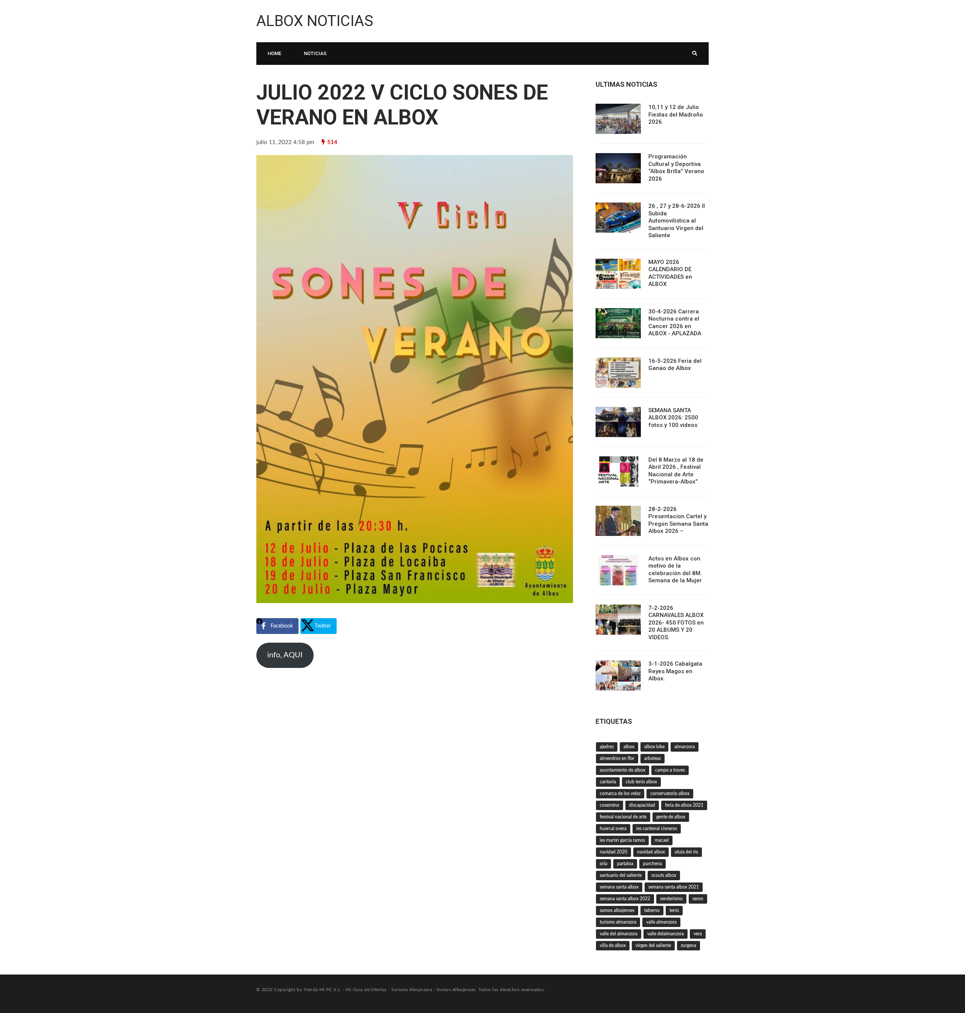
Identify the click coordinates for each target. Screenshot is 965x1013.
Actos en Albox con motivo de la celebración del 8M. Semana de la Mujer (675, 569)
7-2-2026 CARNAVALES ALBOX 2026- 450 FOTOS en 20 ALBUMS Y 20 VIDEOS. (676, 623)
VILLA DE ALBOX (613, 945)
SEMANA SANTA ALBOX (619, 887)
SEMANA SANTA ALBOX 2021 (673, 887)
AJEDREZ (607, 746)
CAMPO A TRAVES (670, 770)
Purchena (652, 863)
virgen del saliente (653, 945)
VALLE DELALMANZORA (665, 934)
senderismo (671, 898)
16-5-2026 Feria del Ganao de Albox (675, 365)
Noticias (315, 53)
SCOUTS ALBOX (663, 875)
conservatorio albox (669, 793)
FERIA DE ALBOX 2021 (684, 805)
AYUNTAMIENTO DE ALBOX (622, 770)
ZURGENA (688, 945)
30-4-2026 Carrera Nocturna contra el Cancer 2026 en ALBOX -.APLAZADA (674, 322)
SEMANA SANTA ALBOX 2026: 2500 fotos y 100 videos (673, 417)
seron (697, 898)
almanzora (684, 746)
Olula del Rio (686, 852)
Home (274, 53)
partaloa (625, 863)
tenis (674, 910)
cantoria (608, 782)
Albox (628, 746)
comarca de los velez (620, 793)
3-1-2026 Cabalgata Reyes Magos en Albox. (675, 671)
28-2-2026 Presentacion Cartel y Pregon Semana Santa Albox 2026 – (678, 520)
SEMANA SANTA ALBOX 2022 (625, 898)
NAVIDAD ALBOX (651, 852)
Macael (662, 840)
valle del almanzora (618, 934)
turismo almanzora (618, 922)
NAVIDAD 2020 (613, 852)
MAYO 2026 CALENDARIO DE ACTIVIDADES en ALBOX (670, 273)
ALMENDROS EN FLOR (617, 758)
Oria (603, 863)
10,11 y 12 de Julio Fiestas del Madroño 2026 (675, 114)
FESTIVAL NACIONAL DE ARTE (623, 817)
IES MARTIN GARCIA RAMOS (622, 840)
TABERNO (652, 910)
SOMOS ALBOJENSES (617, 910)
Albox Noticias (314, 21)
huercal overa (613, 828)
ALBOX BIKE (654, 746)
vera (698, 934)
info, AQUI (285, 655)
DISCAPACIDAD (642, 805)
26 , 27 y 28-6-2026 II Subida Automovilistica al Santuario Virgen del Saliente (676, 221)
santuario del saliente (621, 875)
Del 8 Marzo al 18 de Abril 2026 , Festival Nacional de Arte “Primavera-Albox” (675, 470)
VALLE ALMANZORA (661, 922)
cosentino (609, 805)
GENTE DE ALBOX (670, 817)
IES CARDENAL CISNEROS (656, 828)
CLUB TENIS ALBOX (641, 782)
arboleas (652, 758)
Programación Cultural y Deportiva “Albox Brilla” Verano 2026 (676, 167)
